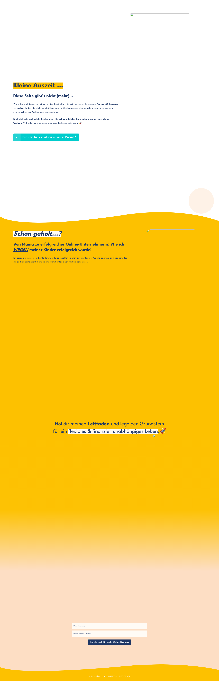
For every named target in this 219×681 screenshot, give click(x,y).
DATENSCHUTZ (124, 676)
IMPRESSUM (112, 676)
